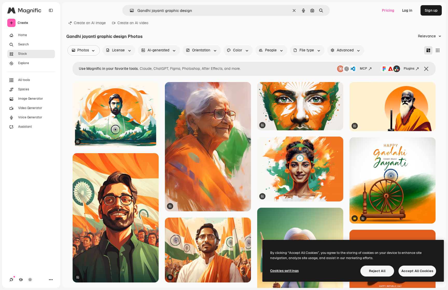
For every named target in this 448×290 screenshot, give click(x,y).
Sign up (431, 10)
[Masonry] (428, 50)
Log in (407, 10)
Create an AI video (132, 23)
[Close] (426, 69)
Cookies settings (284, 270)
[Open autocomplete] (130, 10)
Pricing (388, 10)
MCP (363, 68)
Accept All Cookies (417, 271)
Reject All (377, 271)
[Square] (437, 50)
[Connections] (11, 279)
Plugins (409, 68)
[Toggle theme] (30, 279)
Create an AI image (90, 23)
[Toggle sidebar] (51, 10)
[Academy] (21, 279)
